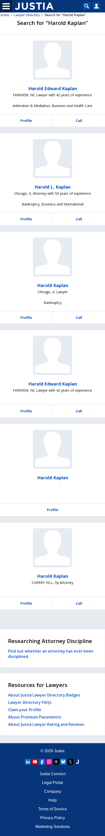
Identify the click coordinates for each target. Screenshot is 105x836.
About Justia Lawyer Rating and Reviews (46, 724)
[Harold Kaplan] (52, 257)
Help (52, 800)
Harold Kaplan (52, 285)
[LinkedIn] (28, 762)
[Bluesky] (63, 762)
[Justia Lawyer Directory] (77, 762)
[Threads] (56, 762)
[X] (70, 762)
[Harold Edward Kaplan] (52, 60)
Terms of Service (52, 809)
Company (52, 791)
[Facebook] (42, 762)
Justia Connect (52, 774)
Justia (4, 15)
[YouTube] (35, 762)
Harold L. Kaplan (52, 187)
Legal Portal (52, 783)
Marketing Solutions (52, 827)
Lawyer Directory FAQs (30, 702)
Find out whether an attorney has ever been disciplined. (50, 653)
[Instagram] (49, 762)
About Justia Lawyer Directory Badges (44, 695)
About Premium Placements (34, 717)
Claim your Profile (24, 709)
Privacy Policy (52, 818)
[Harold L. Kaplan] (52, 158)
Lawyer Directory (27, 15)
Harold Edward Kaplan (52, 88)
